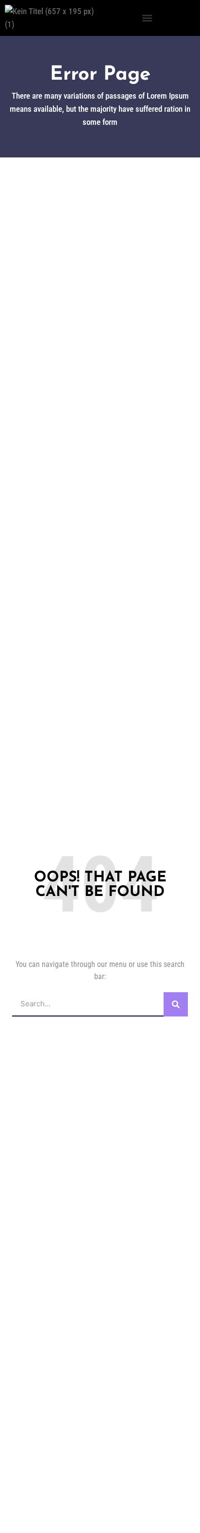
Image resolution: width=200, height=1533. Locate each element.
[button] (147, 18)
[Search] (176, 1004)
